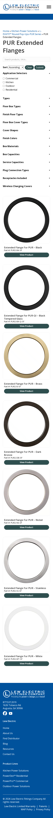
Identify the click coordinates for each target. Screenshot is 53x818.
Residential (11, 89)
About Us (8, 733)
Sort (5, 67)
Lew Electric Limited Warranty (20, 806)
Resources (8, 748)
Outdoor (10, 85)
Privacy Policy (43, 809)
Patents (43, 806)
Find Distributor (11, 738)
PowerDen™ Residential (15, 775)
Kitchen (10, 82)
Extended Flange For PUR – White (23, 656)
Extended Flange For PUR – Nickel (23, 520)
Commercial (12, 78)
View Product (26, 254)
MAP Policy (27, 809)
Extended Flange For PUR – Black (23, 247)
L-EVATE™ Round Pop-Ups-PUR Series (22, 32)
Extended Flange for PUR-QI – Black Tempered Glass (24, 317)
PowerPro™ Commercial (15, 781)
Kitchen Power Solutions (24, 31)
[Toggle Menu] (49, 7)
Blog (5, 743)
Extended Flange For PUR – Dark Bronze (22, 453)
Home (6, 31)
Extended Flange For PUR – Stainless (25, 588)
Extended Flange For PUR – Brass (23, 383)
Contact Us (8, 754)
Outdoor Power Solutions (16, 786)
